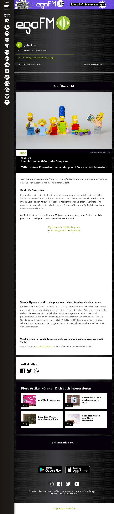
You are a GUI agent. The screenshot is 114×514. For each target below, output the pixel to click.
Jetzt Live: (30, 45)
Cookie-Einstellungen (86, 491)
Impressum (67, 491)
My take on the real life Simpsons (64, 227)
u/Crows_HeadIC (58, 230)
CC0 (109, 152)
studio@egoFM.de (44, 346)
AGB (56, 491)
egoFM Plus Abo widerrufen (64, 493)
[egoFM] (43, 33)
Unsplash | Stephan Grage (98, 152)
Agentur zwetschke (67, 508)
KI (73, 442)
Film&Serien (61, 442)
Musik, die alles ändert (93, 64)
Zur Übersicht (64, 86)
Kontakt (32, 491)
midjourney (74, 230)
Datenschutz (45, 491)
